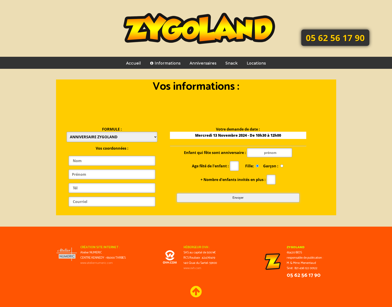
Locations (256, 63)
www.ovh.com (192, 268)
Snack (231, 63)
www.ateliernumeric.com (96, 263)
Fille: (250, 165)
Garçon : (271, 165)
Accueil (133, 63)
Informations (167, 63)
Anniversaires (203, 63)
